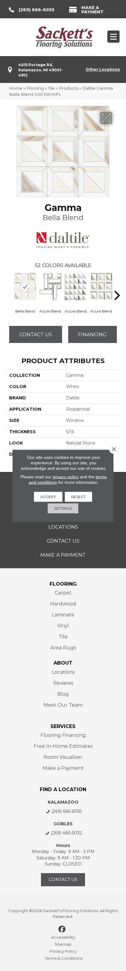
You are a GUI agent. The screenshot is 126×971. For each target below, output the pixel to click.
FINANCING (92, 334)
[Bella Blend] (25, 286)
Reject (78, 496)
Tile (51, 88)
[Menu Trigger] (113, 36)
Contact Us (35, 334)
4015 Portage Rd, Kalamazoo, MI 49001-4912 (40, 70)
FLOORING (63, 584)
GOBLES (63, 823)
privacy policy (66, 476)
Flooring (35, 88)
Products (68, 88)
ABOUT (63, 663)
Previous (9, 286)
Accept (48, 496)
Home (15, 88)
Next (116, 286)
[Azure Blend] (50, 286)
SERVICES (63, 726)
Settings (63, 508)
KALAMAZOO (63, 802)
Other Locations (103, 69)
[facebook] (62, 930)
